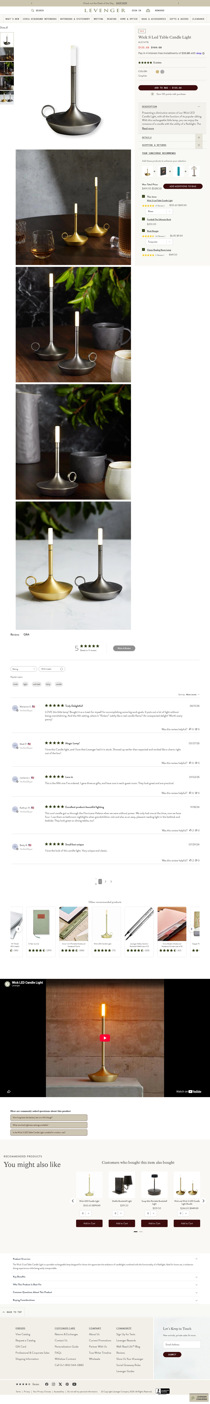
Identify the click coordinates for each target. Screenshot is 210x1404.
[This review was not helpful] (196, 729)
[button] (191, 929)
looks (15, 684)
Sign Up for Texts (125, 1334)
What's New (12, 18)
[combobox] (23, 669)
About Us (94, 1334)
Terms (18, 1391)
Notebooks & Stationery (75, 18)
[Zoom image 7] (73, 566)
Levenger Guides (125, 1371)
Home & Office (129, 18)
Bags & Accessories (154, 18)
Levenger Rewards (126, 1340)
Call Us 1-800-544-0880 (69, 1365)
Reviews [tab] (14, 634)
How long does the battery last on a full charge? (32, 1117)
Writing (98, 18)
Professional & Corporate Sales (32, 1353)
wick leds (36, 684)
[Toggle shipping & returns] (199, 145)
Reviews (120, 1353)
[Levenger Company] (105, 10)
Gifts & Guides (179, 18)
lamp (48, 684)
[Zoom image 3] (73, 207)
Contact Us (61, 1340)
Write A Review (124, 648)
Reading (111, 18)
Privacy (27, 1391)
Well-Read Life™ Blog (128, 1346)
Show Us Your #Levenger (129, 1359)
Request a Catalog (25, 1340)
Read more (148, 128)
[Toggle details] (199, 137)
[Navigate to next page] (105, 884)
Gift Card (21, 1346)
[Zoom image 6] (73, 442)
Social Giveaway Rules (128, 1365)
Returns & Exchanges (66, 1334)
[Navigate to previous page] (105, 878)
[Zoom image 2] (73, 90)
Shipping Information (27, 1359)
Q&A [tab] (26, 634)
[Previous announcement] (32, 3)
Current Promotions (100, 1340)
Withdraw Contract (65, 1359)
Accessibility (59, 1391)
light (25, 684)
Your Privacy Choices (42, 1391)
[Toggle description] (199, 106)
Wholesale (94, 1359)
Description (149, 106)
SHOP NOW (121, 3)
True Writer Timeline (100, 1353)
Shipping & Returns (154, 145)
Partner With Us (98, 1346)
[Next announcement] (178, 3)
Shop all (4, 27)
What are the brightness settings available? (30, 1125)
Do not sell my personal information (82, 1391)
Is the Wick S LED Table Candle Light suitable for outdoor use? (39, 1132)
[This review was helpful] (190, 729)
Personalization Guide (66, 1346)
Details (146, 137)
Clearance (198, 18)
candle (58, 684)
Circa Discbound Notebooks (40, 18)
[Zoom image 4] (73, 324)
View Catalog (23, 1334)
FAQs (58, 1353)
